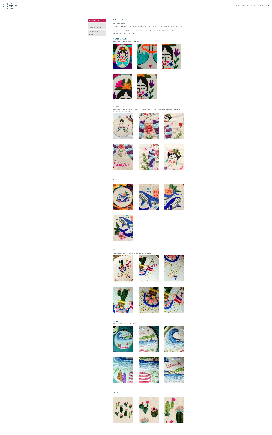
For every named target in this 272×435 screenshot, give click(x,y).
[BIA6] (174, 382)
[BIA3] (174, 351)
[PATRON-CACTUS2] (149, 422)
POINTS (91, 34)
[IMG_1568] (123, 138)
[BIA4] (123, 382)
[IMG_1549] (149, 138)
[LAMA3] (174, 281)
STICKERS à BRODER (94, 24)
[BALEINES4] (149, 209)
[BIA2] (149, 351)
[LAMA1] (123, 281)
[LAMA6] (174, 312)
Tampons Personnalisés (240, 5)
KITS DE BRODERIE (93, 31)
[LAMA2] (149, 281)
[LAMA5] (149, 312)
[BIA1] (123, 351)
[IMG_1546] (149, 170)
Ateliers (254, 5)
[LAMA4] (123, 312)
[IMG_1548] (174, 138)
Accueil (226, 5)
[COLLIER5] (122, 68)
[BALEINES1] (123, 209)
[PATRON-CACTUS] (123, 422)
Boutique (263, 5)
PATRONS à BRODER (94, 20)
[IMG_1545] (174, 170)
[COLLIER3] (171, 68)
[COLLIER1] (147, 98)
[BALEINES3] (174, 209)
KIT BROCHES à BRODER (95, 27)
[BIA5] (149, 382)
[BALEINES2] (123, 240)
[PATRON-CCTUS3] (174, 422)
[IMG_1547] (123, 170)
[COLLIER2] (122, 98)
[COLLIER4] (147, 68)
